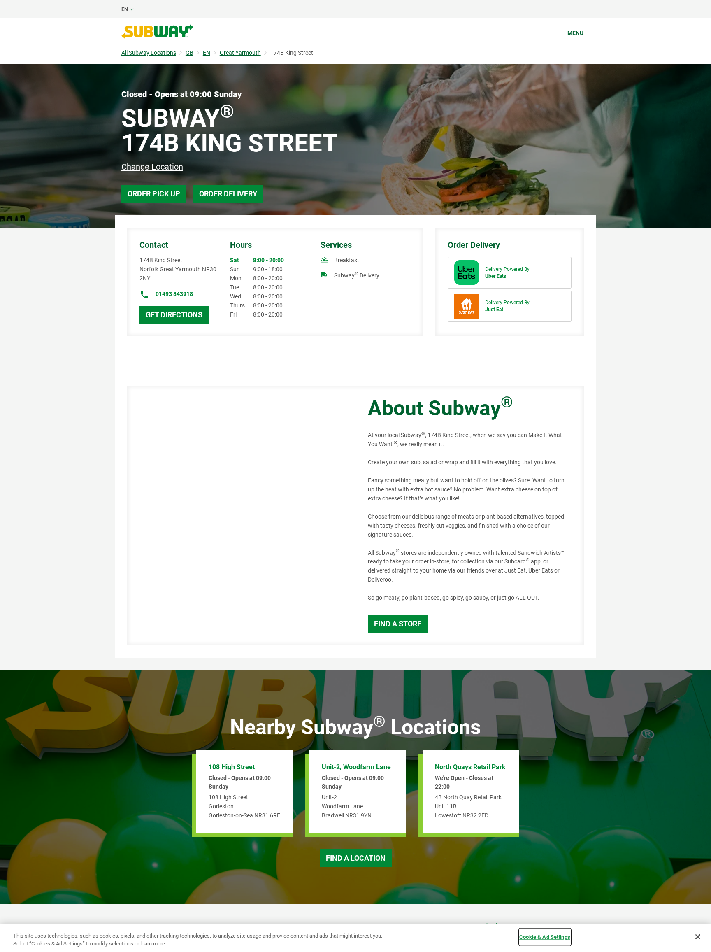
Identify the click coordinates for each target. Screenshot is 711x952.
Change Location (152, 167)
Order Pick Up (154, 193)
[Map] (238, 515)
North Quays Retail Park (470, 767)
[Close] (698, 937)
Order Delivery (228, 193)
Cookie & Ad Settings (544, 937)
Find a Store (397, 623)
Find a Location (356, 858)
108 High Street (232, 767)
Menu (575, 33)
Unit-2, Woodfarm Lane (356, 767)
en (124, 9)
